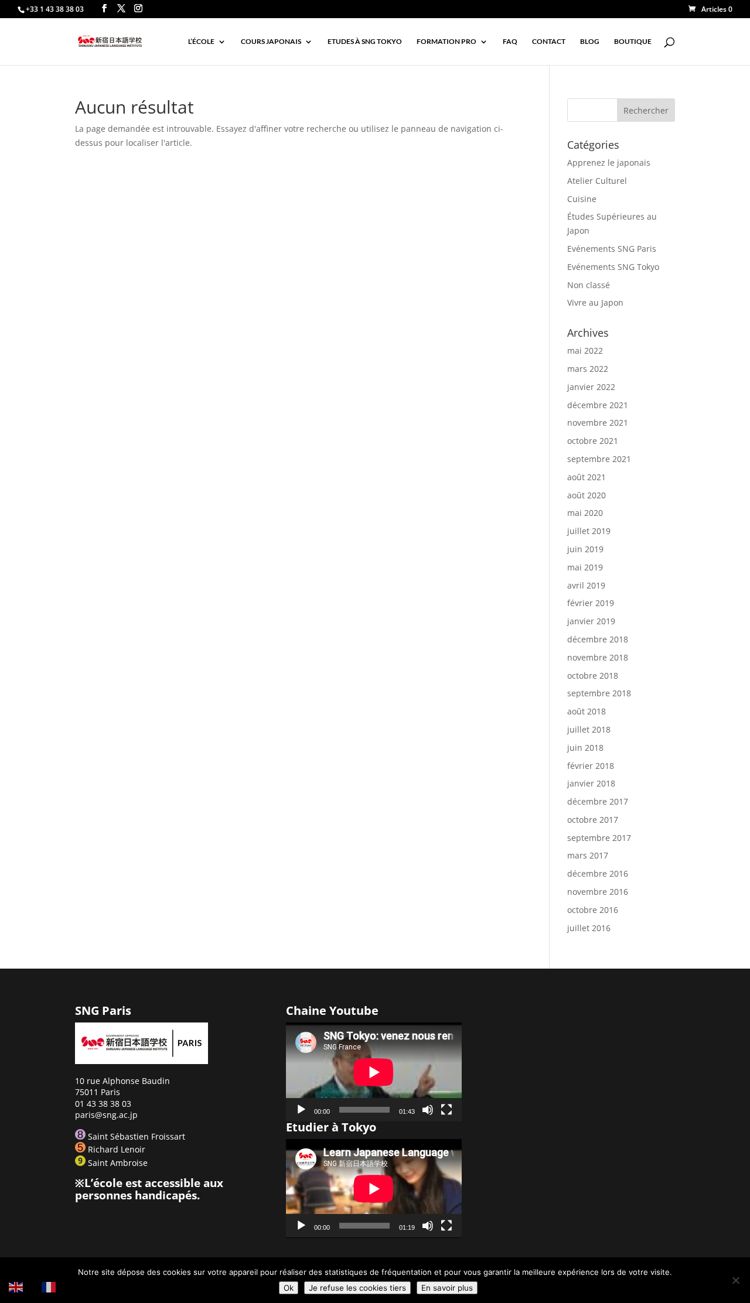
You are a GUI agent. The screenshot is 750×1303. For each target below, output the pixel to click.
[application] (374, 1071)
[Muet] (428, 1110)
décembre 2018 (597, 639)
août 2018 (586, 711)
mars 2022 (587, 368)
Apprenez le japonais (608, 162)
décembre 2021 (597, 405)
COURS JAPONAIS (271, 41)
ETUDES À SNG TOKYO (365, 41)
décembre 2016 (597, 873)
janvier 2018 (591, 783)
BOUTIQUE (633, 41)
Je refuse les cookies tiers (357, 1287)
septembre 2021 (599, 458)
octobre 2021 (592, 440)
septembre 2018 (599, 693)
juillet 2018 (589, 729)
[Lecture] (301, 1110)
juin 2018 (585, 747)
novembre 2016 (597, 891)
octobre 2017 (592, 819)
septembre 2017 (599, 837)
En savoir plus (447, 1287)
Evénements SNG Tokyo (613, 266)
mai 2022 (585, 350)
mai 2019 (585, 567)
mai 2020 (585, 512)
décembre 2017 (597, 801)
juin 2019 (585, 549)
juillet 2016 (589, 927)
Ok (289, 1287)
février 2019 (590, 602)
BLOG (589, 41)
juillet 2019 (589, 530)
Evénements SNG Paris (611, 248)
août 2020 (586, 495)
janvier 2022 (591, 386)
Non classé (588, 284)
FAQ (510, 41)
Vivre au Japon (595, 302)
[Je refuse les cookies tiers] (735, 1280)
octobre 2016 (592, 909)
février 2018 (590, 765)
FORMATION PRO (446, 41)
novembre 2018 (597, 657)
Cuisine (581, 198)
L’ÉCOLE (201, 41)
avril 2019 (586, 585)
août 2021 (586, 477)
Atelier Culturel (597, 180)
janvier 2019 (591, 621)
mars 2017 (587, 855)
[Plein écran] (446, 1110)
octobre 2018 (592, 675)
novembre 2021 (597, 422)
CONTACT (548, 41)
